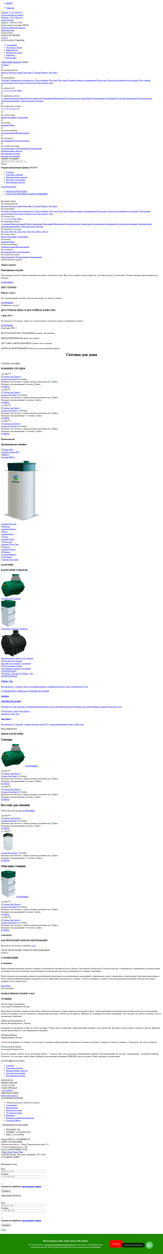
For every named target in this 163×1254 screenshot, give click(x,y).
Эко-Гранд (53, 72)
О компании (11, 45)
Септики (5, 65)
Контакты (10, 55)
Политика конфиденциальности (20, 1118)
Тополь (37, 72)
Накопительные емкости (16, 177)
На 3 (7, 231)
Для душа (53, 80)
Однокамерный (8, 148)
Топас (25, 72)
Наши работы (12, 50)
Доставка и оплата (14, 47)
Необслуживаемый (34, 98)
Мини (12, 125)
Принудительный (8, 117)
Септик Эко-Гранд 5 (10, 410)
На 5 (16, 231)
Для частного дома (45, 83)
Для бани (5, 80)
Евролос (4, 72)
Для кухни (62, 80)
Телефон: (5, 1174)
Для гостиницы (41, 80)
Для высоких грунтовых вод (22, 80)
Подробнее (6, 986)
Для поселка (101, 80)
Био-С (30, 72)
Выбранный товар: (9, 1164)
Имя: (3, 1169)
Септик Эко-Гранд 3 (10, 395)
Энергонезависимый (10, 101)
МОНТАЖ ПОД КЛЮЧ (16, 191)
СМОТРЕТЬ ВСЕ (8, 187)
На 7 (25, 231)
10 (13, 90)
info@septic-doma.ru (9, 1095)
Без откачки (120, 98)
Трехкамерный (35, 148)
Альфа (19, 72)
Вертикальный (22, 133)
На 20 (45, 231)
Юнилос (44, 72)
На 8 (30, 231)
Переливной (48, 98)
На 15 (40, 231)
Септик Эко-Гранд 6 (10, 379)
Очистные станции (14, 174)
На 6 (21, 231)
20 (18, 108)
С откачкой (6, 98)
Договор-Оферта (13, 1120)
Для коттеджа (30, 83)
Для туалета (19, 83)
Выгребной (59, 98)
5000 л (19, 90)
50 (15, 90)
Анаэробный (86, 98)
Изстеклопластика (21, 140)
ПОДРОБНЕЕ (7, 282)
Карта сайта (11, 57)
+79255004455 (7, 1090)
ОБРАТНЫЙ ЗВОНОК (11, 62)
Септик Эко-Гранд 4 (10, 426)
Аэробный (110, 98)
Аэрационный (99, 98)
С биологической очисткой (31, 101)
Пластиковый (7, 140)
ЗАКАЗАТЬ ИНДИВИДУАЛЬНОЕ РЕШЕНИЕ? (27, 194)
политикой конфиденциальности (58, 1244)
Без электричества (72, 98)
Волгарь (12, 72)
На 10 (34, 231)
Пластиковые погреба (10, 153)
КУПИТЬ (5, 387)
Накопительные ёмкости (11, 151)
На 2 (3, 231)
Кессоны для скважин (10, 156)
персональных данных (31, 1186)
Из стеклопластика (21, 252)
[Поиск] (26, 161)
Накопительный (18, 98)
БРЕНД (9, 3)
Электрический (145, 98)
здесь (33, 945)
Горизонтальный (8, 133)
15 (15, 108)
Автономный (132, 98)
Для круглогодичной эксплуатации (122, 80)
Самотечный (22, 117)
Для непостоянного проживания (81, 80)
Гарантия (10, 8)
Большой (5, 125)
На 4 (12, 231)
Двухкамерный (21, 148)
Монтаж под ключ (14, 52)
